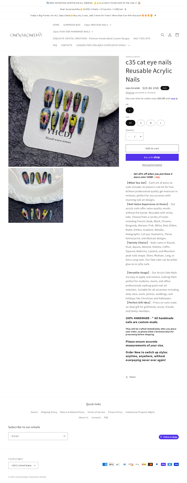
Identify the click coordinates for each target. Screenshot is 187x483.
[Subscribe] (64, 436)
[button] (97, 24)
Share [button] (133, 376)
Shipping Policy (49, 412)
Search (34, 412)
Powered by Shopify (37, 477)
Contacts (96, 417)
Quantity (130, 130)
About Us (84, 417)
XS (130, 123)
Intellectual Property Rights (140, 412)
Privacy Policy (115, 412)
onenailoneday (21, 477)
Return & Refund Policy (72, 412)
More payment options (152, 165)
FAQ (106, 417)
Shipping (130, 92)
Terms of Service (96, 412)
